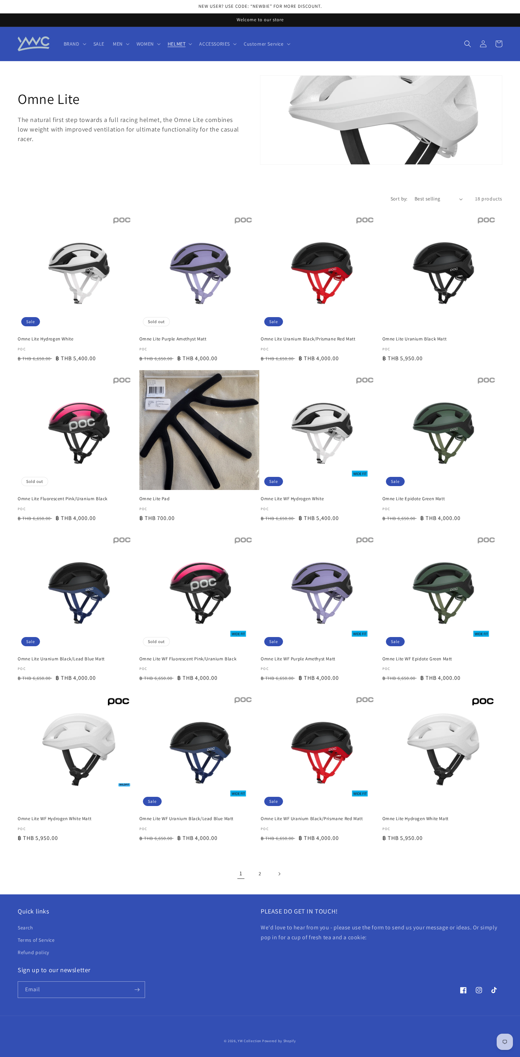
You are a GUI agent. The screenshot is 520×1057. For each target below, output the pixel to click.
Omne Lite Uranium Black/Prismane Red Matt (308, 339)
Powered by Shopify (279, 1041)
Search (25, 927)
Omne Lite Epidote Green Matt (413, 499)
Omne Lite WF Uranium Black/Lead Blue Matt (186, 819)
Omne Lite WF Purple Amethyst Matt (298, 659)
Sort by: (399, 198)
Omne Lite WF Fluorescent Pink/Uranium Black (188, 659)
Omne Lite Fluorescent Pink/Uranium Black (63, 499)
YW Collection (249, 1041)
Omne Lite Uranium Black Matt (414, 339)
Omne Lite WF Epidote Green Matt (417, 659)
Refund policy (33, 952)
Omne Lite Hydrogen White (45, 339)
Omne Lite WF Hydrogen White (292, 499)
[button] (74, 43)
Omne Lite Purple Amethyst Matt (173, 339)
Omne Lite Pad (154, 499)
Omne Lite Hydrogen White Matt (415, 819)
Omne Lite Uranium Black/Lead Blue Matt (61, 659)
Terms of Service (36, 940)
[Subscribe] (137, 989)
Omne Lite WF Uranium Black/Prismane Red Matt (312, 819)
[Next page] (279, 874)
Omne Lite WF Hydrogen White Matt (54, 819)
